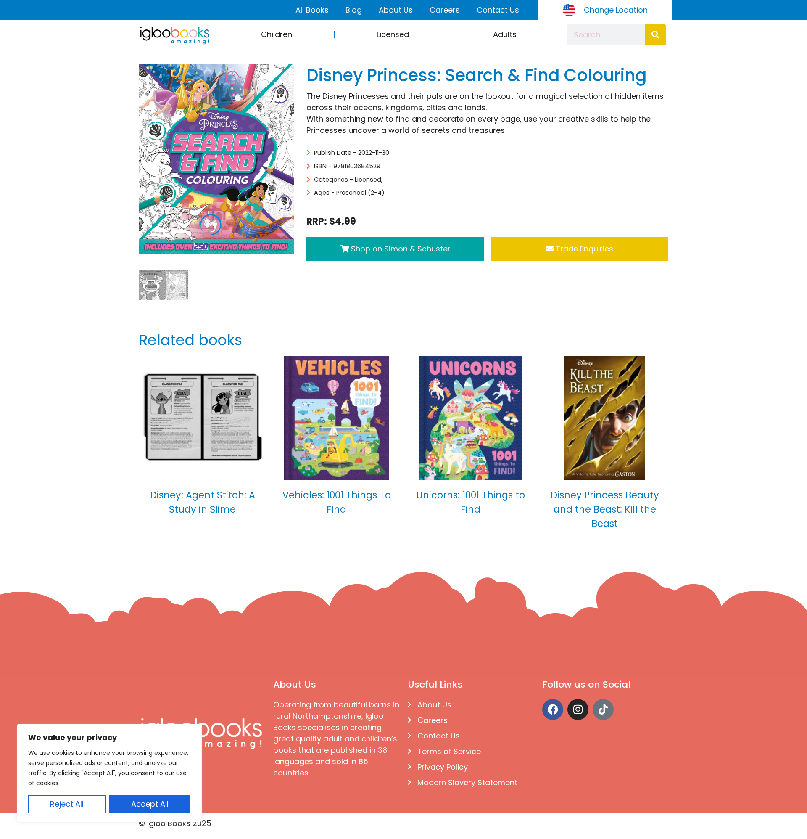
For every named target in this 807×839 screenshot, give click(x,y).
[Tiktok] (603, 709)
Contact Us (498, 10)
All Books (312, 10)
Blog (353, 10)
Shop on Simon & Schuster (400, 248)
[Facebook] (552, 709)
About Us (396, 10)
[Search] (655, 34)
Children (276, 34)
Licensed (393, 34)
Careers (445, 10)
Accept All (150, 804)
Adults (505, 34)
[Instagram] (577, 709)
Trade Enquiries (583, 248)
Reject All (67, 804)
